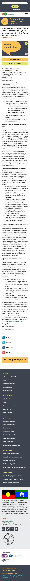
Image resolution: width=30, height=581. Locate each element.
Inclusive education (9, 438)
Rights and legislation (10, 464)
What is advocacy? (9, 424)
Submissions (7, 428)
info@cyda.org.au (10, 523)
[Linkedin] (16, 529)
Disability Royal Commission (12, 445)
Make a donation (8, 412)
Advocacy (7, 418)
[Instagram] (12, 529)
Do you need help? (9, 421)
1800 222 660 (9, 521)
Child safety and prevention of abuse (14, 467)
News (5, 402)
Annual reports (7, 390)
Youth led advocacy (9, 431)
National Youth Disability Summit (13, 479)
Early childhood (8, 441)
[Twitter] (8, 529)
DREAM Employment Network (12, 476)
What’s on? (6, 399)
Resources (7, 450)
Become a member (9, 406)
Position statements (9, 435)
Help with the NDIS (9, 460)
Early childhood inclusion (11, 453)
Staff (4, 380)
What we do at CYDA (9, 377)
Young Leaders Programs (11, 482)
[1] (2, 139)
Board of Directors (9, 383)
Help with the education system (12, 457)
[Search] (27, 3)
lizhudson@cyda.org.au (15, 321)
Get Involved (8, 396)
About (5, 374)
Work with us (7, 409)
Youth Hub (7, 473)
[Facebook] (3, 529)
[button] (26, 14)
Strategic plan (7, 387)
